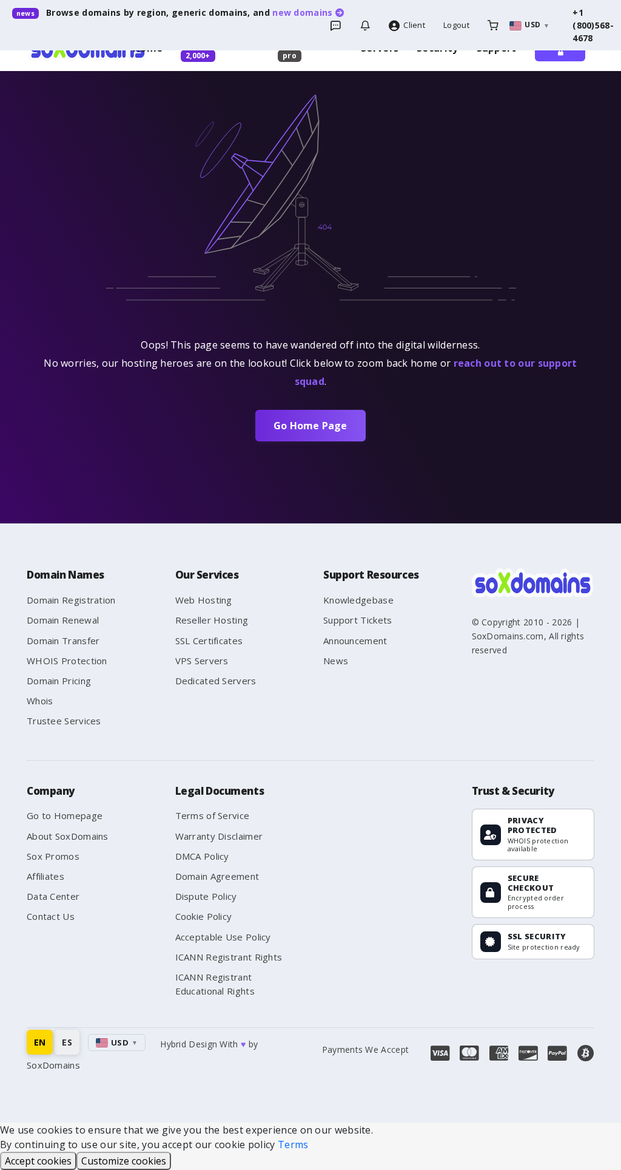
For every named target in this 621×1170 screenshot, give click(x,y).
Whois (40, 701)
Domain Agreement (217, 876)
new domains (303, 12)
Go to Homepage (64, 815)
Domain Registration (71, 600)
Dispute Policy (206, 896)
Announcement (355, 640)
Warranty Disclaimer (219, 836)
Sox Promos (53, 856)
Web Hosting (203, 600)
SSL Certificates (209, 640)
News (335, 661)
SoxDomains (53, 1065)
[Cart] (493, 25)
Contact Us (51, 916)
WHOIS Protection (67, 661)
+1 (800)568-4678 (593, 25)
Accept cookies (38, 1161)
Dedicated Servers (216, 681)
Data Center (53, 896)
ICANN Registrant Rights (229, 957)
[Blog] (335, 25)
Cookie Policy (203, 916)
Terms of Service (212, 815)
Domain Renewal (63, 620)
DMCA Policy (202, 856)
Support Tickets (357, 620)
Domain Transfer (63, 640)
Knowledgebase (358, 600)
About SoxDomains (68, 836)
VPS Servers (202, 661)
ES (67, 1042)
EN (39, 1042)
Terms (293, 1144)
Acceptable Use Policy (223, 937)
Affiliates (45, 876)
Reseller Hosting (212, 620)
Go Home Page (310, 425)
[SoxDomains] (532, 583)
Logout (456, 24)
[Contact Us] (365, 25)
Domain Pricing (59, 681)
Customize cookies (123, 1161)
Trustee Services (64, 721)
